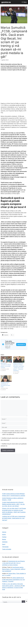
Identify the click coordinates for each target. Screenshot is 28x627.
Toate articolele (6, 549)
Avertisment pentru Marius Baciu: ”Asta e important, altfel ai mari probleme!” (13, 569)
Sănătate (4, 542)
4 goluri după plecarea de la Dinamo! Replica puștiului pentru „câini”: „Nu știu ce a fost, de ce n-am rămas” (13, 504)
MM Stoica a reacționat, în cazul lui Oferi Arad (13, 587)
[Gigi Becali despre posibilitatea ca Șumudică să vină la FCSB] (6, 378)
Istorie (4, 534)
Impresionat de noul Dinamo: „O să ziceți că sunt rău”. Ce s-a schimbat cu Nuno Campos (13, 563)
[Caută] (24, 602)
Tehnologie (5, 546)
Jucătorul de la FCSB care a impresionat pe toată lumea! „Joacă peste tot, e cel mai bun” (13, 518)
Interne (4, 532)
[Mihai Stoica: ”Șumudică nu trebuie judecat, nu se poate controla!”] (6, 359)
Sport (3, 544)
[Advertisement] (14, 87)
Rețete (4, 539)
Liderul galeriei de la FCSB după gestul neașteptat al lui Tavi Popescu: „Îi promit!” (13, 579)
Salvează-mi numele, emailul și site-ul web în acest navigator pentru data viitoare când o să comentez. (14, 432)
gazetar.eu (6, 2)
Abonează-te (21, 344)
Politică (4, 537)
